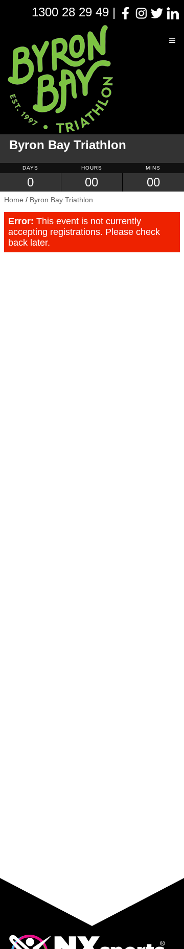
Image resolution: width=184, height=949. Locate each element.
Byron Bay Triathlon (61, 200)
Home (14, 200)
